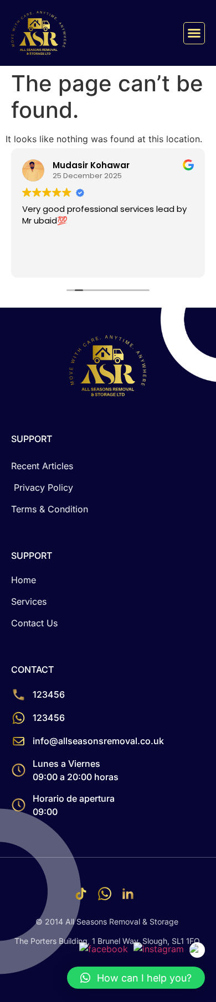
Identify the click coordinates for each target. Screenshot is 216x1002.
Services (29, 601)
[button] (194, 33)
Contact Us (34, 623)
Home (23, 579)
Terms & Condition (49, 509)
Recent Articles (42, 465)
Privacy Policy (43, 487)
